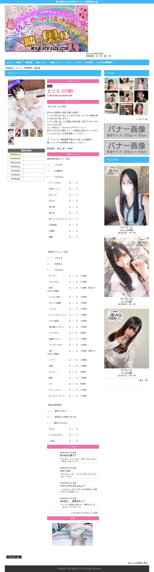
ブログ (79, 62)
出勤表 (18, 62)
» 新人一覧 (143, 380)
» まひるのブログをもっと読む (84, 513)
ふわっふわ (65, 470)
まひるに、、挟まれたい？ (72, 501)
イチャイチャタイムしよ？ (72, 486)
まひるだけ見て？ (68, 455)
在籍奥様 (28, 62)
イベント (68, 62)
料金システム (41, 62)
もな (123, 302)
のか (123, 373)
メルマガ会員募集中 (104, 62)
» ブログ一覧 (142, 119)
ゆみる (123, 230)
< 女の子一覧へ (14, 557)
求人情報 (88, 62)
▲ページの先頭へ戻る (138, 562)
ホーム (9, 62)
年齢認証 (9, 68)
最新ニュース (56, 62)
